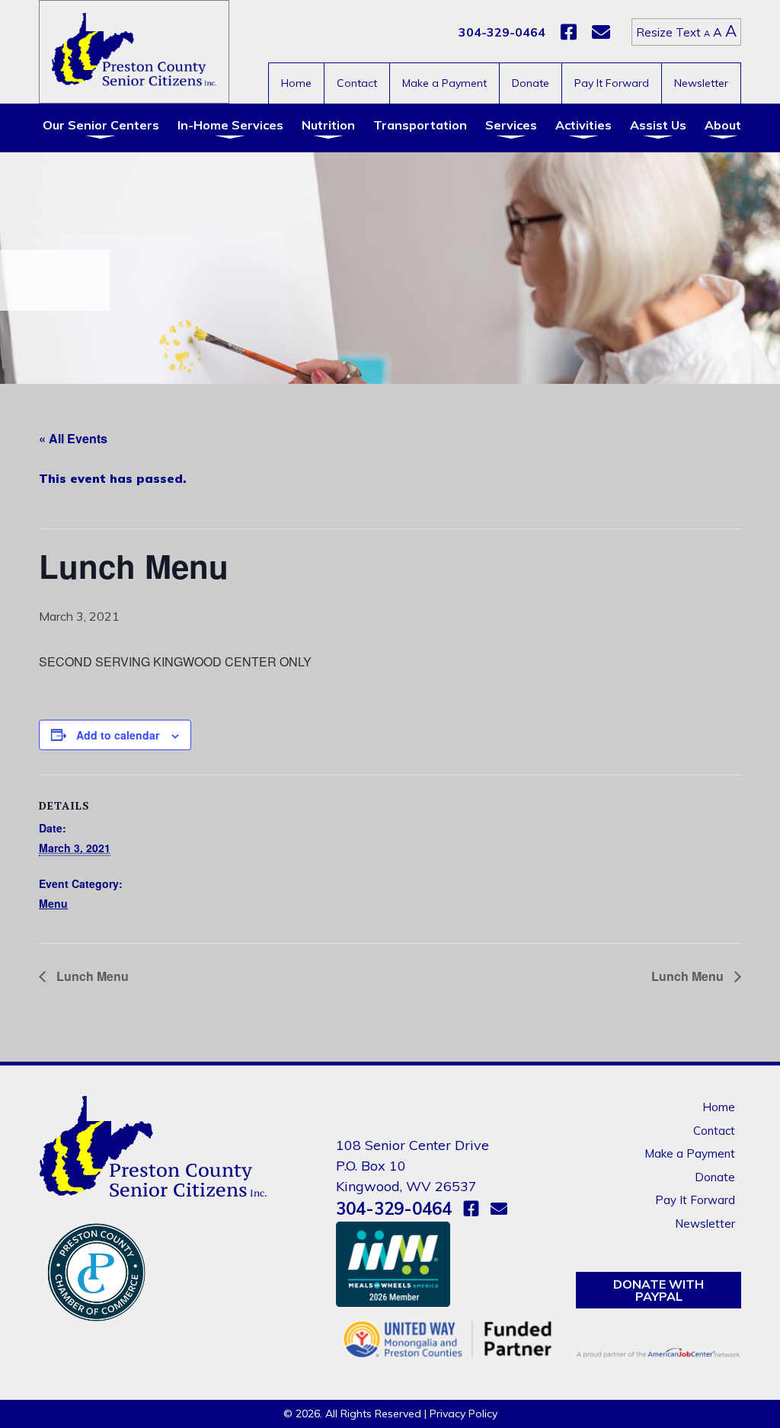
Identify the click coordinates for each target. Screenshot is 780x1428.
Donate (530, 83)
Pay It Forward (611, 83)
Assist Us (658, 125)
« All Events (73, 438)
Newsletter (701, 83)
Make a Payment (444, 83)
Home (296, 83)
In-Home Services (230, 125)
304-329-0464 (502, 32)
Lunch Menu (91, 976)
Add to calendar (117, 735)
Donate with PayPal (658, 1290)
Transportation (420, 125)
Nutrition (328, 125)
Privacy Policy (463, 1413)
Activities (583, 125)
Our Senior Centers (101, 125)
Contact (357, 83)
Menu (53, 903)
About (723, 125)
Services (511, 125)
